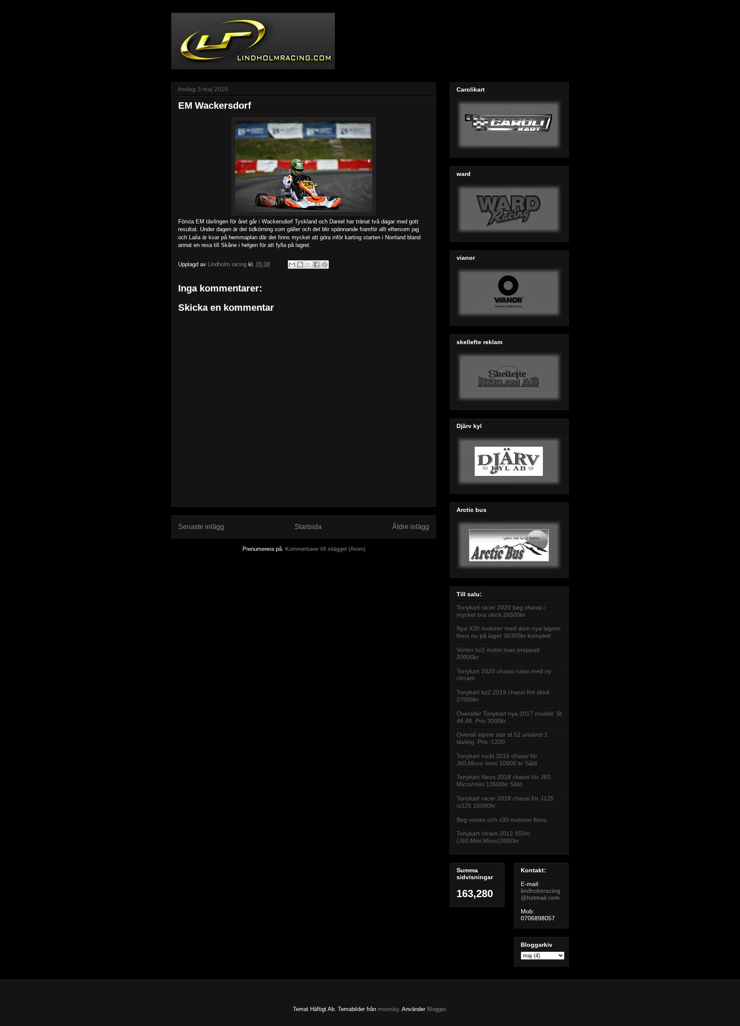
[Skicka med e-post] (292, 264)
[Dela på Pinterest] (324, 264)
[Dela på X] (308, 264)
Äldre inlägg (410, 526)
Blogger (436, 1009)
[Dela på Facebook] (316, 264)
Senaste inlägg (201, 526)
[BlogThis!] (300, 264)
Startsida (308, 526)
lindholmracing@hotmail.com (540, 894)
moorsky (388, 1009)
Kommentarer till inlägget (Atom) (325, 549)
